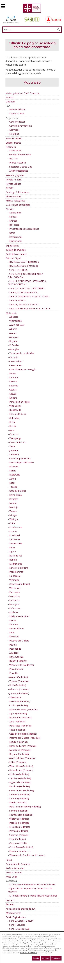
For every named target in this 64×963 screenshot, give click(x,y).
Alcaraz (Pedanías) (18, 677)
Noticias (10, 209)
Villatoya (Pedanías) (19, 818)
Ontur (12, 523)
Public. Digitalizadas (16, 917)
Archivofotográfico (18, 170)
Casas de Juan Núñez (20, 458)
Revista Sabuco (13, 183)
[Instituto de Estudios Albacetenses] (32, 8)
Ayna (11, 430)
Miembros (14, 129)
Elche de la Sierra (17, 413)
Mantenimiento (13, 912)
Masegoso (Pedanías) (20, 749)
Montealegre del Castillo (21, 462)
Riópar (12, 373)
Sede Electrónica (14, 138)
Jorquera (13, 450)
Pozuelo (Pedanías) (19, 822)
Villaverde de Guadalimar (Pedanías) (27, 855)
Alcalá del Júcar (16, 324)
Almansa (13, 337)
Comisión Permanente (20, 125)
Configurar (56, 958)
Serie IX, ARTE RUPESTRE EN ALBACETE (29, 308)
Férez (12, 547)
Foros (9, 859)
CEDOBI (10, 188)
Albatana (13, 624)
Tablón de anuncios (16, 249)
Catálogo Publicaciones (17, 192)
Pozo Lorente (16, 571)
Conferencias (16, 236)
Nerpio (12, 470)
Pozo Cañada (16, 668)
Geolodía (10, 101)
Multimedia (11, 313)
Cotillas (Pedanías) (18, 705)
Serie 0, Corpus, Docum (21, 920)
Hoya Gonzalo (16, 656)
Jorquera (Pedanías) (19, 693)
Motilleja (13, 507)
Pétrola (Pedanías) (18, 830)
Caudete (13, 434)
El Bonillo (14, 345)
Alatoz (12, 478)
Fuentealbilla (15, 543)
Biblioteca (11, 146)
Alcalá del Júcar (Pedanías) (22, 758)
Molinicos (14, 636)
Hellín (12, 422)
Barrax (12, 426)
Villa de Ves (15, 588)
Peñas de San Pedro (19, 401)
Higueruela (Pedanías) (20, 782)
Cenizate (13, 498)
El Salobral (14, 535)
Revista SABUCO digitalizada (23, 265)
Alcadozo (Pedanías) (19, 786)
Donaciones (15, 150)
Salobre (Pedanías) (18, 810)
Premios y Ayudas (15, 175)
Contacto (10, 900)
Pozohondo (15, 648)
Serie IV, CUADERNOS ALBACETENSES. (29, 296)
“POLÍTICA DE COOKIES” (28, 953)
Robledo (13, 612)
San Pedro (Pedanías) (20, 778)
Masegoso (14, 604)
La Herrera (14, 600)
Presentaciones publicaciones (24, 228)
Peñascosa (14, 608)
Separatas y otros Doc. (20, 166)
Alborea (13, 328)
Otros (12, 232)
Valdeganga (15, 438)
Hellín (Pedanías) (17, 685)
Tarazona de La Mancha (21, 353)
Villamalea (14, 579)
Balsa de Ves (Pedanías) (21, 770)
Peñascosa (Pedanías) (20, 725)
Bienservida (15, 409)
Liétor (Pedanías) (17, 762)
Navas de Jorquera (18, 567)
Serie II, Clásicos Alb (19, 928)
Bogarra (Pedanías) (19, 753)
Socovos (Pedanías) (19, 834)
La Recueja (15, 575)
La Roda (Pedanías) (19, 798)
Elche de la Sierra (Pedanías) (23, 709)
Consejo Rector (17, 121)
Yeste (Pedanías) (17, 729)
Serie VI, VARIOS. (17, 300)
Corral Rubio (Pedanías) (21, 847)
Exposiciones (15, 240)
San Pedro (14, 539)
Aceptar (36, 958)
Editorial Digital (13, 258)
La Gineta (14, 454)
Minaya (13, 515)
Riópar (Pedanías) (18, 660)
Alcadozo (14, 652)
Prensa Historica (17, 162)
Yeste (12, 446)
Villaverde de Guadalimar (21, 664)
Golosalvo (14, 417)
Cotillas (13, 389)
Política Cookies (14, 872)
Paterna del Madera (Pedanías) (24, 737)
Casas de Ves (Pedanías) (21, 790)
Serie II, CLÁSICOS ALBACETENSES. (27, 288)
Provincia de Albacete (20, 851)
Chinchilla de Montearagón (22, 369)
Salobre (13, 381)
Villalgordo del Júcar (19, 616)
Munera (13, 397)
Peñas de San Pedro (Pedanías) (25, 806)
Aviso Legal (11, 876)
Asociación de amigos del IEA (20, 908)
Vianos (12, 620)
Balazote (13, 466)
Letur (12, 632)
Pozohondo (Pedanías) (20, 717)
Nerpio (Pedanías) (18, 802)
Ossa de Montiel (17, 490)
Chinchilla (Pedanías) (19, 583)
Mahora (13, 503)
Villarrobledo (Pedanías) (21, 766)
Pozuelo (13, 531)
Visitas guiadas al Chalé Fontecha (22, 93)
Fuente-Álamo (16, 628)
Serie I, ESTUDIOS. (18, 269)
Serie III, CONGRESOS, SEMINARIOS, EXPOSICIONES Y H (27, 283)
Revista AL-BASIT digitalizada (24, 261)
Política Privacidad (15, 868)
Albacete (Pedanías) (19, 689)
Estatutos (14, 133)
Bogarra (13, 341)
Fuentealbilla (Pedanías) (21, 814)
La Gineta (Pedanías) (19, 794)
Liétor (12, 482)
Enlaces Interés (13, 142)
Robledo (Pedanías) (19, 774)
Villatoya (13, 519)
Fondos (10, 97)
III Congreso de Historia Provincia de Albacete (32, 884)
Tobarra (13, 486)
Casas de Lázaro (17, 442)
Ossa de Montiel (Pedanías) (23, 733)
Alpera (12, 551)
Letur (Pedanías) (17, 839)
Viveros (13, 511)
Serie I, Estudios (17, 924)
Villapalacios (15, 405)
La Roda (13, 377)
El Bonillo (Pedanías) (19, 826)
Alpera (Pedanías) (18, 713)
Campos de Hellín (18, 843)
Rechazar (45, 958)
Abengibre (14, 349)
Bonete (13, 559)
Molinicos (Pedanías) (19, 701)
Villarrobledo (15, 320)
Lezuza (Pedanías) (18, 741)
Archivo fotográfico (15, 200)
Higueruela (14, 474)
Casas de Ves (16, 365)
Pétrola (13, 644)
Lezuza (12, 393)
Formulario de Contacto (18, 864)
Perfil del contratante (16, 254)
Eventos (13, 220)
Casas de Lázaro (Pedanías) (23, 745)
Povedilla (13, 673)
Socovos (13, 385)
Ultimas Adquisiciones (20, 154)
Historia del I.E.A (17, 109)
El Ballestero (15, 527)
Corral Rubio (15, 494)
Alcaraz (13, 332)
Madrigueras (15, 563)
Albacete (13, 316)
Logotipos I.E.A (16, 113)
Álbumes (10, 904)
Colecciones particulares (18, 204)
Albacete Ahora (13, 196)
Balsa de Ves (15, 555)
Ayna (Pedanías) (17, 721)
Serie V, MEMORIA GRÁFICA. (23, 292)
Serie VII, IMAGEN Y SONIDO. (24, 304)
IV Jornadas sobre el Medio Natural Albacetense (33, 895)
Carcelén (13, 357)
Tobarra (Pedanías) (19, 681)
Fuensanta (14, 592)
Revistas (13, 158)
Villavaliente (15, 697)
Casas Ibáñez (16, 361)
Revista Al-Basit (14, 179)
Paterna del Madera (19, 640)
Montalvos (14, 596)
